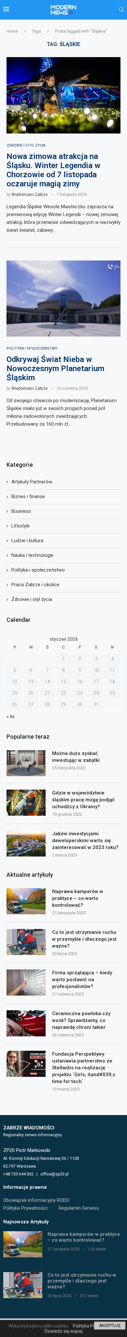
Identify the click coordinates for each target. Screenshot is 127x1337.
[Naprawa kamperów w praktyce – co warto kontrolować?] (26, 901)
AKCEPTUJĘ (109, 1325)
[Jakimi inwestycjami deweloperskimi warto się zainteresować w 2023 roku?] (26, 843)
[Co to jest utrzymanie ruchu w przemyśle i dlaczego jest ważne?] (26, 942)
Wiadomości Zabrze (29, 194)
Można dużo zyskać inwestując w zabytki (76, 756)
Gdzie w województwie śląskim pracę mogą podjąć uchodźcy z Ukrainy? (83, 800)
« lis (11, 716)
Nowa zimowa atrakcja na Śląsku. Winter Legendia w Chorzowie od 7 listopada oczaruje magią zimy (53, 170)
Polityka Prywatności (25, 1208)
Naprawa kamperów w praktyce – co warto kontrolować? (77, 898)
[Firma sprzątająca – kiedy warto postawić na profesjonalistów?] (26, 982)
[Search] (121, 9)
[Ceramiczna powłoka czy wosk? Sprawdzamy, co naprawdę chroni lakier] (26, 1023)
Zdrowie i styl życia (31, 599)
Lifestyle (20, 526)
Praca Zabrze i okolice (35, 585)
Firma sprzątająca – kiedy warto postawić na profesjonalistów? (82, 979)
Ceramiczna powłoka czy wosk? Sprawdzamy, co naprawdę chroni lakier (81, 1020)
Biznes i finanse (28, 496)
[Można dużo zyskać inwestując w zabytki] (26, 763)
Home (12, 31)
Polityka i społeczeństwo (38, 570)
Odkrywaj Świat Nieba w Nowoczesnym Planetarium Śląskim (55, 368)
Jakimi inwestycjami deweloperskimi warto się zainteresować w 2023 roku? (85, 840)
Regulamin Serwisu (79, 1208)
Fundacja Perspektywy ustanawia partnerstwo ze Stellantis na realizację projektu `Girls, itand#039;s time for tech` (83, 1067)
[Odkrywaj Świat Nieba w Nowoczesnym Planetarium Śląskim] (63, 298)
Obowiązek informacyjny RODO (36, 1200)
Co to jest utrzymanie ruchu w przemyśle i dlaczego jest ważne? (84, 939)
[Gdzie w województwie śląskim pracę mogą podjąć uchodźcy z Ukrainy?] (26, 803)
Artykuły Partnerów (31, 482)
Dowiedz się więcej (64, 1331)
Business (21, 511)
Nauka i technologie (32, 555)
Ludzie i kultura (27, 540)
